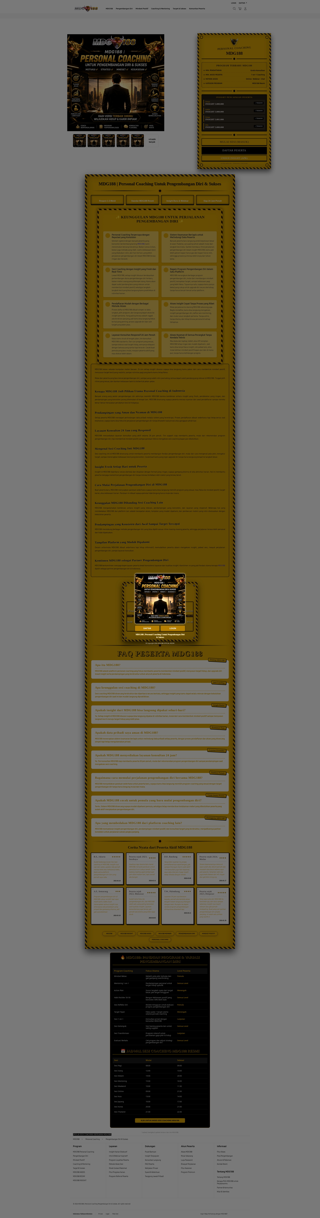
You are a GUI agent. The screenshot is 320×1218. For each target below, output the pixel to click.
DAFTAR (147, 628)
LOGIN (173, 628)
